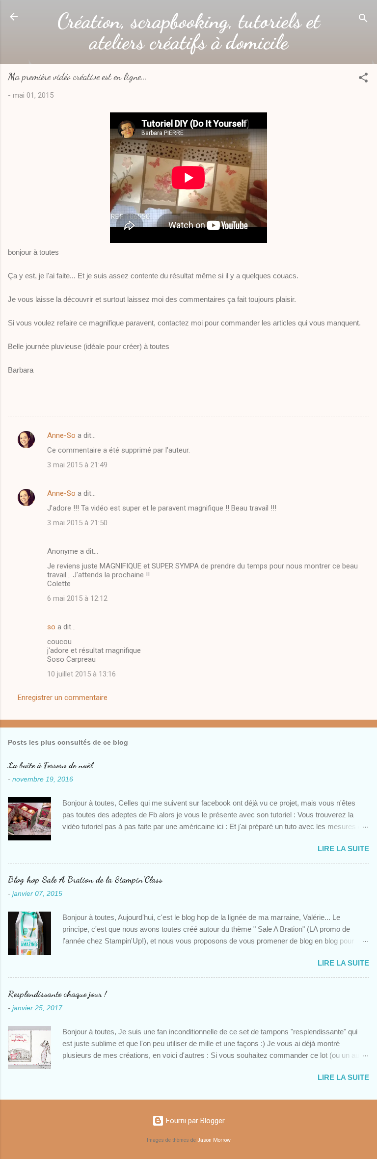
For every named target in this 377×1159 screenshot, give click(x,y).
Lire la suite (343, 848)
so (51, 626)
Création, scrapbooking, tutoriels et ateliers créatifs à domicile (188, 31)
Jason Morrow (214, 1140)
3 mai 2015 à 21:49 (77, 464)
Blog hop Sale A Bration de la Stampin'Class (85, 879)
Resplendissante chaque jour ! (57, 993)
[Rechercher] (363, 20)
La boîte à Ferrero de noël (50, 764)
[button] (363, 79)
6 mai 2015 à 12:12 (77, 598)
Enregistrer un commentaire (63, 697)
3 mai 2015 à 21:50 (77, 522)
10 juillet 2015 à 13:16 (81, 674)
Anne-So (61, 435)
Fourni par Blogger (194, 1120)
